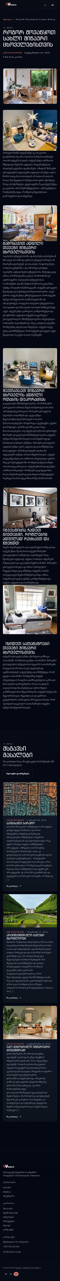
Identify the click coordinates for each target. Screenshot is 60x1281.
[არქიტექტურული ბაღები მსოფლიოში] (30, 948)
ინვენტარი (8, 1196)
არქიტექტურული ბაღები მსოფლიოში (25, 936)
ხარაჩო (7, 1187)
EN (6, 1274)
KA (16, 1274)
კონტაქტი (8, 1229)
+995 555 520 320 (11, 1246)
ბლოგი (7, 19)
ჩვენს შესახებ (10, 1212)
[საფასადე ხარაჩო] (30, 836)
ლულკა (7, 1191)
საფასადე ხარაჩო (21, 823)
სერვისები (8, 1217)
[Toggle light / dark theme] (45, 5)
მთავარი (7, 1208)
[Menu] (53, 5)
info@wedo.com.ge (12, 1251)
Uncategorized (12, 52)
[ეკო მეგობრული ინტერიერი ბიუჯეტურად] (30, 1063)
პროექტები (9, 1221)
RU (11, 1274)
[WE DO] (15, 5)
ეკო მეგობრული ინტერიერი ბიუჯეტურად (28, 1048)
